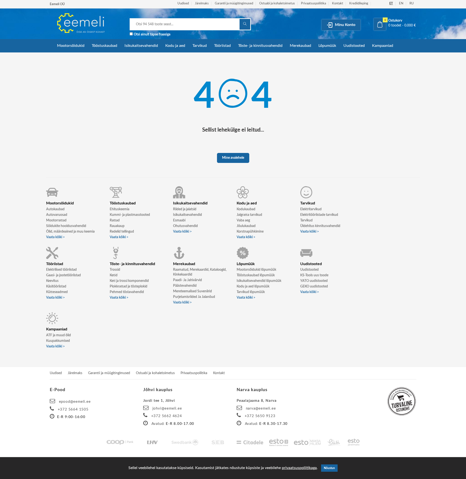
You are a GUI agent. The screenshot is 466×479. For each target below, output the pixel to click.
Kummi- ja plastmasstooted (130, 215)
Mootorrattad (56, 220)
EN (401, 3)
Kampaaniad (382, 46)
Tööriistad (222, 46)
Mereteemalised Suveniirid (192, 291)
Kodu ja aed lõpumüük (253, 286)
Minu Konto (344, 25)
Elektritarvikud (311, 209)
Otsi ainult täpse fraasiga (152, 34)
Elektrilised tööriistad (61, 269)
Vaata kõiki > (55, 237)
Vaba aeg (243, 220)
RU (411, 3)
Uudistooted (354, 46)
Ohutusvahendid (185, 226)
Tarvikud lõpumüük (251, 292)
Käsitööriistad (56, 286)
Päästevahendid (185, 285)
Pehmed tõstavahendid (127, 292)
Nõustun (329, 468)
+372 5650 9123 (260, 416)
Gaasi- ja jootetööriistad (63, 275)
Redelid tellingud (122, 231)
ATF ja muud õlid (58, 335)
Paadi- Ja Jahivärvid (187, 280)
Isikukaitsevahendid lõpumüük (259, 281)
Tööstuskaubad (104, 46)
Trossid (115, 269)
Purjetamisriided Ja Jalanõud (194, 297)
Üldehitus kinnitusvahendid (320, 226)
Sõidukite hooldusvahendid (66, 226)
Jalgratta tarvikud (249, 215)
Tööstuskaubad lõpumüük (256, 275)
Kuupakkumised (58, 341)
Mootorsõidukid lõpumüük (256, 269)
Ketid (113, 275)
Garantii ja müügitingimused (234, 3)
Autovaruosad (56, 215)
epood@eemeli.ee (75, 401)
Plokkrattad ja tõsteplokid (128, 286)
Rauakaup (117, 226)
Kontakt (337, 3)
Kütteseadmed (57, 292)
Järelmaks (202, 3)
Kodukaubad (246, 209)
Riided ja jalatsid (184, 209)
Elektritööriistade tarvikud (319, 215)
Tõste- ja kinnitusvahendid (260, 46)
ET (391, 3)
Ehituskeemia (119, 209)
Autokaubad (55, 209)
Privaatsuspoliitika (313, 3)
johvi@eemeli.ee (167, 408)
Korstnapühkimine (250, 231)
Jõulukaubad (246, 226)
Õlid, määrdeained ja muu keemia (70, 231)
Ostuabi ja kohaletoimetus (277, 3)
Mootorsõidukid (70, 46)
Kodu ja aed (175, 46)
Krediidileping (358, 3)
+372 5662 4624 (166, 416)
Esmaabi (179, 220)
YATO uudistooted (314, 281)
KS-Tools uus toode (314, 275)
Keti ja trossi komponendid (129, 281)
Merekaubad (300, 46)
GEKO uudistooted (314, 286)
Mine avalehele (233, 158)
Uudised (183, 3)
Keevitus (52, 281)
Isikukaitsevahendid (141, 46)
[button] (395, 23)
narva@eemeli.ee (261, 408)
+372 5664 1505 (73, 409)
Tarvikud (199, 46)
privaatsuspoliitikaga (299, 468)
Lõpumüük (327, 46)
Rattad (115, 220)
